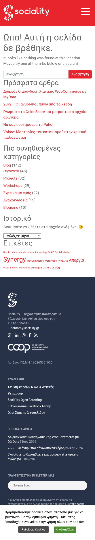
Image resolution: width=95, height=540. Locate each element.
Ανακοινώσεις (15, 200)
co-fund (20, 252)
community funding (36, 252)
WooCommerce (35, 260)
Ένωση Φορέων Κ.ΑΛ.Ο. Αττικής (31, 387)
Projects (10, 178)
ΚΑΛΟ (15, 267)
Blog (7, 165)
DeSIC (51, 252)
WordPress (51, 260)
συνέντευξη (51, 267)
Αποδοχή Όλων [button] (65, 529)
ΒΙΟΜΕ (7, 267)
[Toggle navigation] (85, 11)
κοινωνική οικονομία (30, 267)
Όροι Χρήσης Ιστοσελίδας (26, 412)
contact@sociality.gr (25, 328)
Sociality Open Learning (25, 400)
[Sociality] (26, 13)
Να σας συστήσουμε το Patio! (28, 124)
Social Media (62, 252)
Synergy (14, 259)
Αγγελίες (63, 260)
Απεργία (76, 260)
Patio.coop (15, 393)
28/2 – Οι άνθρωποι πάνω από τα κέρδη (37, 104)
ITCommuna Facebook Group (29, 406)
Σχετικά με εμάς (17, 193)
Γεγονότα (11, 171)
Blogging (10, 207)
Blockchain (9, 252)
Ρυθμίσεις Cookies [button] (33, 529)
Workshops (13, 185)
